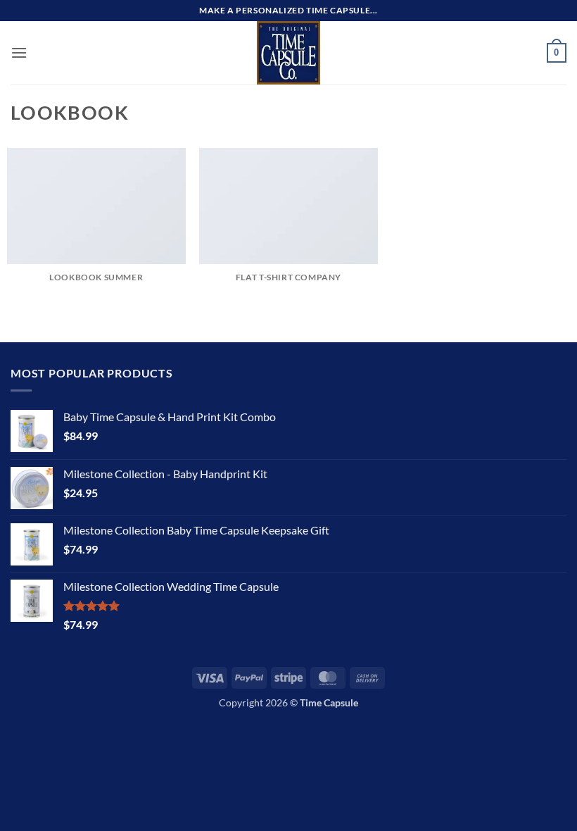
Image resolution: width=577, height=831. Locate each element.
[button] (19, 52)
